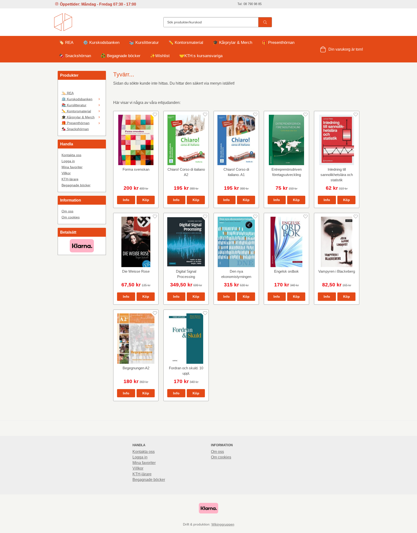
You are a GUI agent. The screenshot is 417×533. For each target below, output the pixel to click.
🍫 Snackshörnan (75, 56)
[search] (265, 22)
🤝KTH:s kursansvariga (200, 56)
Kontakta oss (71, 155)
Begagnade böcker (76, 185)
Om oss (67, 211)
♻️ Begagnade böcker (120, 56)
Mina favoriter (72, 167)
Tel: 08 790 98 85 (249, 4)
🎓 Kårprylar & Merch (232, 42)
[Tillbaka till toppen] (356, 526)
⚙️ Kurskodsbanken (101, 42)
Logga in (68, 161)
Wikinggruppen (222, 524)
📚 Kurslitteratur (144, 42)
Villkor (66, 173)
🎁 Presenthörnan (278, 42)
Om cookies (71, 217)
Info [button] (126, 200)
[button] (146, 200)
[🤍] (82, 86)
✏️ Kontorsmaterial (185, 42)
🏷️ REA (66, 42)
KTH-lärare (70, 179)
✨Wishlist (160, 56)
